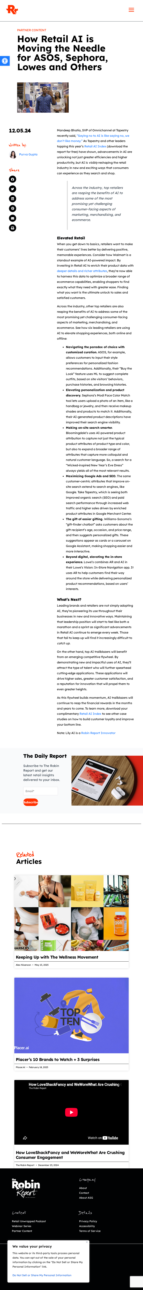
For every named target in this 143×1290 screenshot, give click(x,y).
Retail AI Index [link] (95, 146)
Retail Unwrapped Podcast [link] (29, 1221)
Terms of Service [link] (90, 1231)
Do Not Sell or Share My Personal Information (41, 1275)
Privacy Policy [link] (88, 1221)
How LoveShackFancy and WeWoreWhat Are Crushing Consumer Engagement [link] (70, 1155)
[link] (5, 61)
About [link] (83, 1188)
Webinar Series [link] (21, 1226)
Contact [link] (84, 1193)
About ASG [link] (86, 1197)
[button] (26, 179)
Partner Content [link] (31, 30)
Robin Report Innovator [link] (98, 733)
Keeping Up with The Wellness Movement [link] (57, 957)
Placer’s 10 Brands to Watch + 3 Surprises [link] (58, 1059)
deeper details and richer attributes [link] (82, 271)
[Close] (87, 1242)
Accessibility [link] (87, 1226)
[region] (48, 1261)
